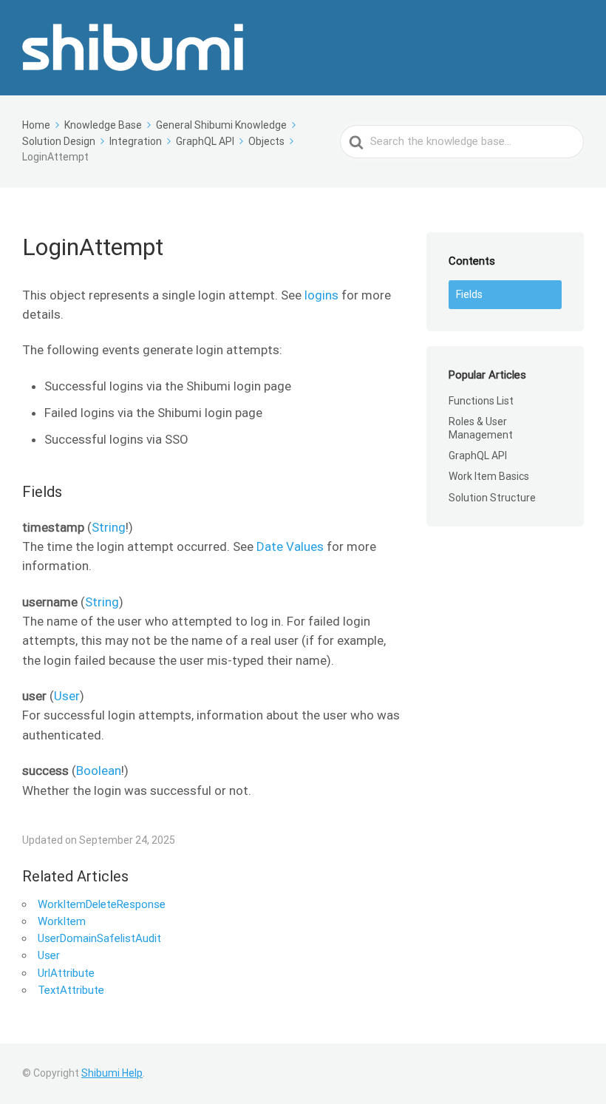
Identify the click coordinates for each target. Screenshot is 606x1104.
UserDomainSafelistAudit (99, 938)
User (67, 695)
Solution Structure (492, 498)
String (109, 527)
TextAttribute (71, 990)
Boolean (98, 770)
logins (321, 295)
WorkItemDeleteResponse (102, 904)
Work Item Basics (489, 476)
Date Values (290, 546)
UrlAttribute (66, 973)
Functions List (481, 401)
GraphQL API (478, 455)
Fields (469, 294)
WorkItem (62, 921)
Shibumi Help (112, 1073)
